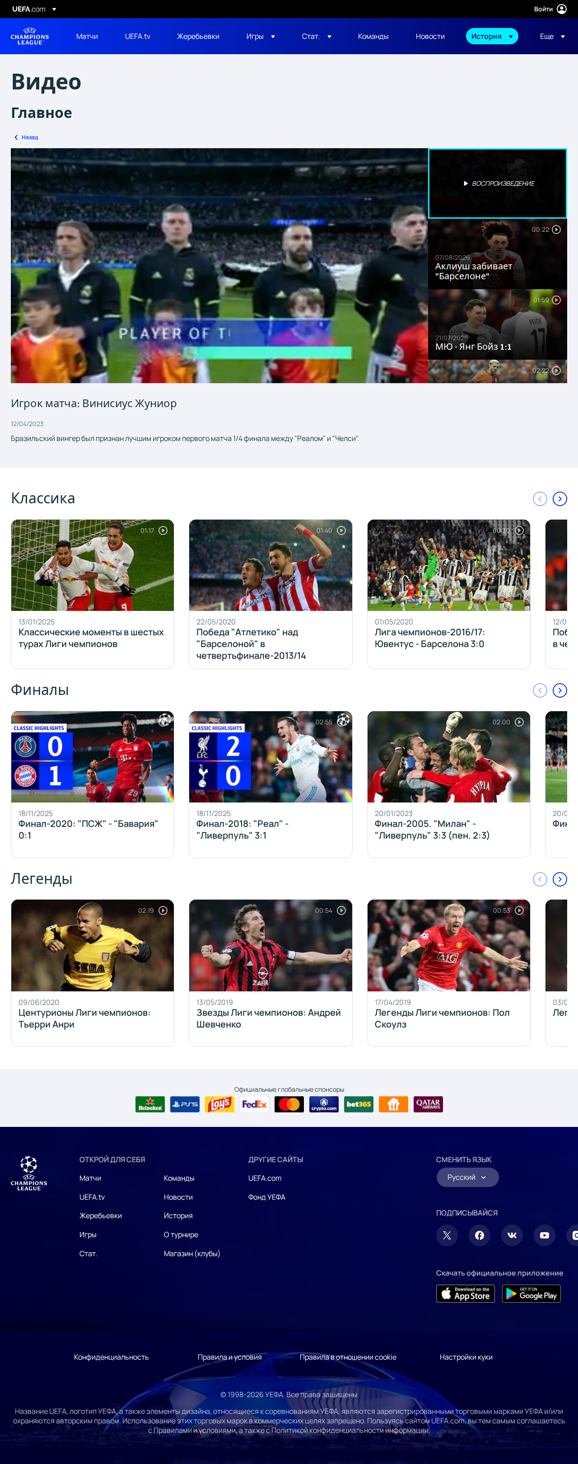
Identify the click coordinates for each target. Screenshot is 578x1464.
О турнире (181, 1234)
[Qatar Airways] (428, 1104)
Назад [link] (30, 137)
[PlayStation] (185, 1104)
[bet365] (358, 1104)
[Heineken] (150, 1104)
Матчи (90, 1178)
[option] (497, 183)
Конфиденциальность (111, 1357)
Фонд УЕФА (266, 1197)
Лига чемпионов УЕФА (30, 36)
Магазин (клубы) (192, 1253)
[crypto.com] (324, 1104)
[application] (219, 265)
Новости (178, 1197)
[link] (87, 36)
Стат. (88, 1253)
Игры (88, 1234)
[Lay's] (219, 1104)
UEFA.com (265, 1178)
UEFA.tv (92, 1197)
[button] (261, 36)
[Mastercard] (289, 1104)
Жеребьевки (100, 1215)
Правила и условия (230, 1357)
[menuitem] (89, 36)
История (178, 1215)
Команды (179, 1178)
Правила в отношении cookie (348, 1357)
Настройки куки (466, 1357)
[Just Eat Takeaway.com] (393, 1104)
